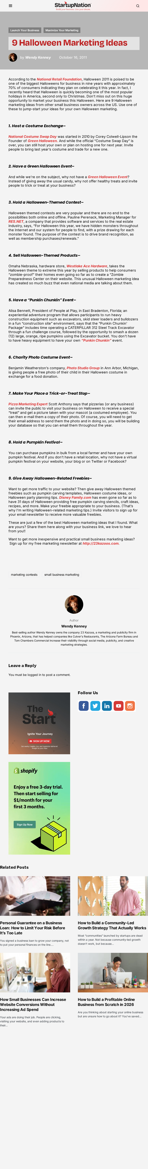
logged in (34, 675)
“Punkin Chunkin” (96, 340)
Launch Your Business (24, 30)
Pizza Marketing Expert (28, 404)
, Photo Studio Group (82, 368)
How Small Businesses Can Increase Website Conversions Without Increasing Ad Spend (33, 1004)
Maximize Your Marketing (61, 30)
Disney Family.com (75, 497)
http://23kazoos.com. (101, 543)
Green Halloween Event (108, 177)
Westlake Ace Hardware (86, 266)
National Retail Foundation (59, 79)
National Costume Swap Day (32, 137)
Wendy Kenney (74, 626)
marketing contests (24, 574)
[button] (10, 5)
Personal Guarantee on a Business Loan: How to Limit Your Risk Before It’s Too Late (32, 928)
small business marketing (61, 574)
